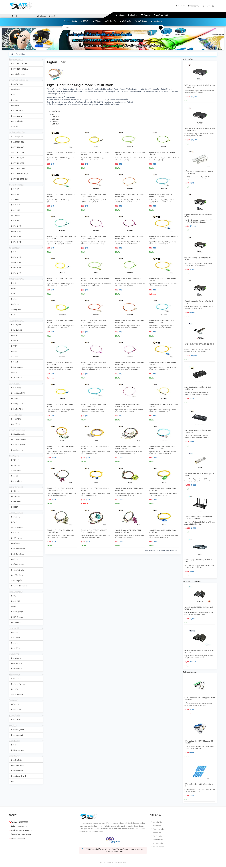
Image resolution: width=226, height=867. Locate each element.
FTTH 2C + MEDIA (20, 69)
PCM (15, 372)
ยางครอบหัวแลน (19, 549)
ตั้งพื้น (15, 643)
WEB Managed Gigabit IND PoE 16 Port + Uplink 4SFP (199, 129)
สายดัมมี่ (16, 100)
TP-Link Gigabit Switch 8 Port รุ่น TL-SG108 (198, 561)
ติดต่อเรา (147, 15)
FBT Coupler (18, 617)
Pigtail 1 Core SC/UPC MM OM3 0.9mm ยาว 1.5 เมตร (161, 321)
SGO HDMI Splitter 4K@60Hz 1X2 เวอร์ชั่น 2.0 (197, 388)
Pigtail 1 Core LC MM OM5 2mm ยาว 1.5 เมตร (163, 153)
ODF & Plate (18, 84)
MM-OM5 (17, 242)
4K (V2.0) (17, 419)
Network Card (18, 750)
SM (14, 252)
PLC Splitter (18, 612)
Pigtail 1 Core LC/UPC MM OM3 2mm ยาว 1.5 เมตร (61, 237)
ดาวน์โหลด (157, 21)
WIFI (15, 522)
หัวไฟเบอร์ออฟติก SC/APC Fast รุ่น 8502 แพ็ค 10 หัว (199, 699)
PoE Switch (14, 456)
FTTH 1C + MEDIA (20, 64)
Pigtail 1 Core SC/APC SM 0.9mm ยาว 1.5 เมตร (163, 279)
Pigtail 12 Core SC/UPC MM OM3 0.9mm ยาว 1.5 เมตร (94, 531)
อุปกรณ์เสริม (17, 378)
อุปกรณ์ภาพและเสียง (17, 430)
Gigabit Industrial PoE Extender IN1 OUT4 (198, 216)
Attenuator (17, 622)
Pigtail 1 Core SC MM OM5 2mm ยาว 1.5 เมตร (129, 279)
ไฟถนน (16, 704)
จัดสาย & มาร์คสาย (20, 586)
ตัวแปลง (16, 304)
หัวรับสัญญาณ (18, 730)
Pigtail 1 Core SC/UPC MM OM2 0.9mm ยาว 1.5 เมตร (93, 321)
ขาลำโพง (16, 648)
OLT (15, 596)
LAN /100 (17, 325)
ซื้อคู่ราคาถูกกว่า (16, 59)
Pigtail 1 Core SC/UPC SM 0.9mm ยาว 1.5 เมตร (163, 363)
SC (14, 283)
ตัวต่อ (15, 299)
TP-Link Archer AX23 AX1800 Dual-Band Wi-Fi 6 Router (198, 518)
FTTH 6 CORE (18, 163)
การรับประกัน (71, 21)
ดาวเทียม (12, 725)
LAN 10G (16, 335)
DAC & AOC (18, 409)
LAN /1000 (17, 330)
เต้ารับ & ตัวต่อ (18, 554)
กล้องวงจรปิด (14, 674)
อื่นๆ (14, 315)
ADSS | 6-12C (18, 137)
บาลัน (15, 689)
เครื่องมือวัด (17, 760)
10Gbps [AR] (18, 404)
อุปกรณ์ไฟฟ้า (14, 715)
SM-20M (16, 215)
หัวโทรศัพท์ (17, 538)
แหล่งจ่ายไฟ (14, 654)
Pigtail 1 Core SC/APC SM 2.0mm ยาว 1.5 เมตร (61, 321)
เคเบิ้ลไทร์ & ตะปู (19, 776)
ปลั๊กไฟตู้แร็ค (18, 575)
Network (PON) (15, 591)
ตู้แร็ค (15, 559)
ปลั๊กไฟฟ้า (17, 720)
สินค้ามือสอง (14, 741)
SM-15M (16, 210)
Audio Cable (18, 450)
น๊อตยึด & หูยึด (18, 570)
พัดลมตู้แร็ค (17, 580)
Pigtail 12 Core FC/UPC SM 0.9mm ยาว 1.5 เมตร (96, 447)
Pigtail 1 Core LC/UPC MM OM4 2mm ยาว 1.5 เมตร (129, 237)
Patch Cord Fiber (16, 185)
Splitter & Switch (19, 439)
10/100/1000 (18, 465)
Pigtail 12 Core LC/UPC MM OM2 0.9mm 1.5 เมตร (128, 447)
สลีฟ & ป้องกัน (18, 111)
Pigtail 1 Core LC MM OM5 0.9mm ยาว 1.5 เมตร (130, 153)
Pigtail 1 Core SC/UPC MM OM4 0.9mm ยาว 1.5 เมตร (93, 363)
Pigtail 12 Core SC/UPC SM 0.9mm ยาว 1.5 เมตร (162, 531)
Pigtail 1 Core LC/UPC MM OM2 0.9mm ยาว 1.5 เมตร (93, 195)
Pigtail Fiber (21, 54)
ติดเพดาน (16, 638)
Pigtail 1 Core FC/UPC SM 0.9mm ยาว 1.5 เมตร (61, 153)
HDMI (15, 341)
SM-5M (16, 200)
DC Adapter (18, 663)
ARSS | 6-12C (18, 142)
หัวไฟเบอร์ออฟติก (16, 279)
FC (14, 294)
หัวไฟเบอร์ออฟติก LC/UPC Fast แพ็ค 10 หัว (198, 785)
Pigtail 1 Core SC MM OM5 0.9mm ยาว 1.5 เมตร (96, 279)
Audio (15, 351)
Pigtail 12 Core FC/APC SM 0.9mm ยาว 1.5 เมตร (62, 447)
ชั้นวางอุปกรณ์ (18, 565)
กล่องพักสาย (17, 116)
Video (15, 357)
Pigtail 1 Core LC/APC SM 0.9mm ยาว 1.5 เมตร (61, 195)
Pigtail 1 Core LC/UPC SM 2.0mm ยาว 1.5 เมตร (61, 279)
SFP (14, 745)
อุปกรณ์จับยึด (18, 771)
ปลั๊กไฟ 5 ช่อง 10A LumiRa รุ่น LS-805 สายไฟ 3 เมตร (198, 172)
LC (14, 288)
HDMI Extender (19, 434)
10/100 (16, 460)
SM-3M (16, 194)
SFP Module (14, 383)
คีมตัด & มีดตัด (18, 765)
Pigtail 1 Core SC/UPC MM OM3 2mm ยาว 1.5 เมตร (61, 363)
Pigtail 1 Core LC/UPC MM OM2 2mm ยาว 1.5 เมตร (129, 195)
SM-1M (16, 189)
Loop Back (17, 309)
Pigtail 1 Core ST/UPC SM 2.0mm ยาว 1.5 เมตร (163, 405)
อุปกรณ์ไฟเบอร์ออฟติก (18, 80)
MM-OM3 (17, 231)
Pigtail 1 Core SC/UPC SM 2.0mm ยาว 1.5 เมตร (61, 405)
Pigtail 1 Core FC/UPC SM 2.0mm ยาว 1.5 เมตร (95, 153)
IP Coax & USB (19, 445)
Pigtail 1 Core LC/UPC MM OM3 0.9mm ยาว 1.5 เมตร (161, 195)
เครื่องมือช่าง (14, 756)
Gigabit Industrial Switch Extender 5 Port (198, 302)
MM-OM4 (17, 237)
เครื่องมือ (16, 89)
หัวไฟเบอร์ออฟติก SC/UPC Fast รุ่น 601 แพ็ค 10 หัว (199, 742)
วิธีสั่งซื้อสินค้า (158, 829)
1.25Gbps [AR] (19, 393)
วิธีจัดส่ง (98, 21)
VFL (14, 95)
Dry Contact (18, 367)
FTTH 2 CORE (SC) (20, 179)
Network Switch (16, 487)
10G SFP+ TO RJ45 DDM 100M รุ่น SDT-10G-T (199, 474)
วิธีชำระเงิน (111, 21)
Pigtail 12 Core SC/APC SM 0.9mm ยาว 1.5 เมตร (162, 489)
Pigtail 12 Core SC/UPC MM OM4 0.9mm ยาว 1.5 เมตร (128, 531)
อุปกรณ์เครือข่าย (16, 513)
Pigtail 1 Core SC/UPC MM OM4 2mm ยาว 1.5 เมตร (129, 363)
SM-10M (16, 205)
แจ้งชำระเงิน (126, 21)
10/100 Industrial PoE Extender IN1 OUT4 (197, 259)
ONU (15, 606)
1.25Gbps (17, 388)
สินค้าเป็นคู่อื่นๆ (19, 74)
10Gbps (16, 398)
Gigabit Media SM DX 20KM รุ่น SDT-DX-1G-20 (199, 651)
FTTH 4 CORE (18, 158)
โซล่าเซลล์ (13, 700)
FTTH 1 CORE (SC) (20, 174)
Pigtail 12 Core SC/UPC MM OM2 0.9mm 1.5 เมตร (60, 531)
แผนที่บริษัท (157, 822)
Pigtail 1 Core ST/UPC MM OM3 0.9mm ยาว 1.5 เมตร (93, 405)
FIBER (15, 507)
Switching (17, 658)
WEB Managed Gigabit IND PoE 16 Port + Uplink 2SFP (199, 86)
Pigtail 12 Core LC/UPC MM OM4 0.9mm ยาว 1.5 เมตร (60, 489)
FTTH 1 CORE (18, 147)
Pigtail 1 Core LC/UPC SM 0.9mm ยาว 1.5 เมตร (163, 237)
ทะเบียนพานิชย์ (162, 15)
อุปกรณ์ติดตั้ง (18, 121)
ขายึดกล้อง (17, 679)
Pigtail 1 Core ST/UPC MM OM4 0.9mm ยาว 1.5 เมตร (127, 405)
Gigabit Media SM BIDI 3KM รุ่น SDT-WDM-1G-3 (199, 608)
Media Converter (16, 320)
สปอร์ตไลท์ (17, 710)
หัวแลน (16, 533)
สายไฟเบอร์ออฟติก (16, 132)
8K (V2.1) (16, 424)
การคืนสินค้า (158, 843)
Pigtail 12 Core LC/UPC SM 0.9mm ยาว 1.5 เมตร (96, 489)
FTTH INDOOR (19, 168)
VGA (15, 346)
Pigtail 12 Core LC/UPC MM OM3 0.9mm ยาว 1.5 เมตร (162, 447)
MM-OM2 (17, 226)
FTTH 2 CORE (18, 152)
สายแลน (16, 517)
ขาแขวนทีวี (13, 628)
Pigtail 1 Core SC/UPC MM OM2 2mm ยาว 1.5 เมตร (129, 321)
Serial (15, 362)
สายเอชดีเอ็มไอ (15, 415)
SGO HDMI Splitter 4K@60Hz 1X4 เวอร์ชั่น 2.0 (197, 431)
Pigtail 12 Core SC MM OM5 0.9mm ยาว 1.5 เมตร (129, 489)
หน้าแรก (121, 15)
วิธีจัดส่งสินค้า (158, 833)
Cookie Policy (158, 847)
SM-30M (16, 221)
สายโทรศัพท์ (17, 527)
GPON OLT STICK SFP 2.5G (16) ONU (199, 344)
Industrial (16, 471)
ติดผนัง (15, 632)
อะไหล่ (15, 127)
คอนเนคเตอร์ (18, 694)
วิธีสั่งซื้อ (85, 21)
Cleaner (16, 105)
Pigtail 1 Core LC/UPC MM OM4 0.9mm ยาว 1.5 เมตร (93, 237)
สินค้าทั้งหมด (142, 21)
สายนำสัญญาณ (19, 684)
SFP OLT (16, 601)
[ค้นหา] (161, 28)
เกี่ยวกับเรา (134, 15)
